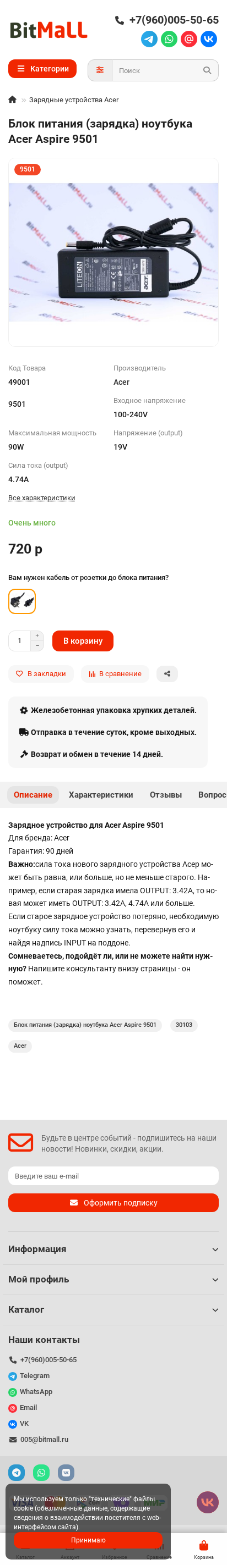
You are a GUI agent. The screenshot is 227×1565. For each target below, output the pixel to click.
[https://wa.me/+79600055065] (169, 39)
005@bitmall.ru (44, 1439)
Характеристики (101, 795)
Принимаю (88, 1540)
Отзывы (166, 795)
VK (24, 1423)
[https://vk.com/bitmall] (209, 39)
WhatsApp (36, 1391)
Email (28, 1407)
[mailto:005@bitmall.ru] (189, 39)
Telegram (35, 1376)
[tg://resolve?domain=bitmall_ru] (149, 39)
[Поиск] (207, 70)
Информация (37, 1248)
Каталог (26, 1309)
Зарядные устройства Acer (73, 100)
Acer (121, 382)
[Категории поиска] (100, 70)
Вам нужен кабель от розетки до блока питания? (88, 577)
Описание (33, 795)
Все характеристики (41, 498)
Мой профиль (38, 1279)
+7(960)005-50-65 (174, 19)
